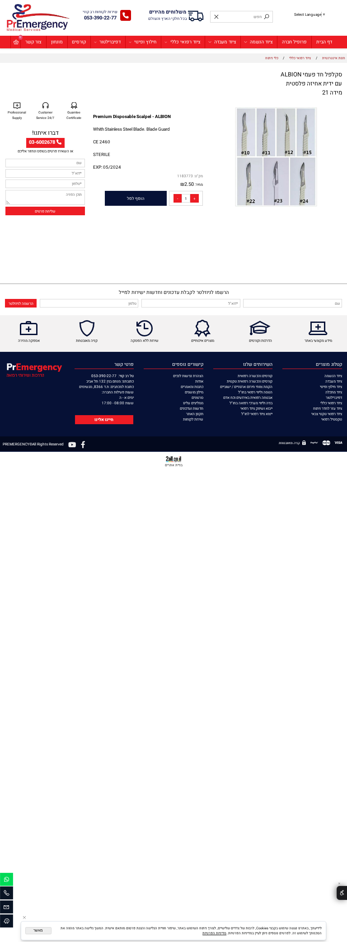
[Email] (6, 908)
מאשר (38, 930)
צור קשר (33, 41)
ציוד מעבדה (225, 41)
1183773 (185, 176)
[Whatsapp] (6, 880)
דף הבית (324, 41)
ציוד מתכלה (333, 392)
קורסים (79, 41)
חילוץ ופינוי (145, 41)
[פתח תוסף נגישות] (342, 893)
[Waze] (6, 922)
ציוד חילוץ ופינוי (331, 386)
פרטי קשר (124, 364)
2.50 (189, 184)
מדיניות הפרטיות (214, 933)
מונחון (57, 41)
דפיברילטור (110, 41)
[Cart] (16, 42)
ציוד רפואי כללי (185, 41)
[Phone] (6, 894)
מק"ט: (198, 176)
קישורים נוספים (187, 364)
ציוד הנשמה (261, 41)
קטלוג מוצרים (329, 364)
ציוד (339, 381)
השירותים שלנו (257, 364)
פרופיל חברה (294, 41)
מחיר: (198, 184)
